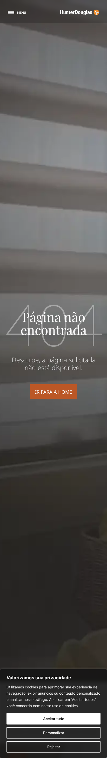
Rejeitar (53, 746)
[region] (53, 713)
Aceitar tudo (53, 718)
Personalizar (53, 732)
